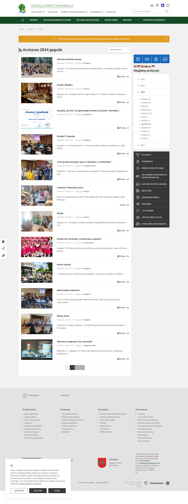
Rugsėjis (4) (146, 110)
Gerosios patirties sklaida (154, 184)
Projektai (146, 155)
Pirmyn (82, 367)
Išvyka (60, 213)
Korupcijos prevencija (145, 432)
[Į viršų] (167, 483)
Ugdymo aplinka (30, 417)
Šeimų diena (63, 316)
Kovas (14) (145, 131)
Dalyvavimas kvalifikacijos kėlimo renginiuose (154, 176)
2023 (143, 145)
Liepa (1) (144, 117)
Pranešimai (88, 114)
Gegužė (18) (146, 124)
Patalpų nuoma (67, 429)
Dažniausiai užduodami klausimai (149, 426)
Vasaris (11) (146, 135)
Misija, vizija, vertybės (32, 420)
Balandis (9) (146, 128)
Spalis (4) (144, 106)
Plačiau (123, 77)
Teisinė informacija (144, 438)
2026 (143, 79)
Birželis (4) (145, 121)
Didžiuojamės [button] (111, 20)
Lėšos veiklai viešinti (107, 420)
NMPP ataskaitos (106, 432)
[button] (152, 5)
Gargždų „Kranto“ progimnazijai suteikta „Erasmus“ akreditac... (89, 110)
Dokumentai (147, 162)
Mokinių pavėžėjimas (70, 423)
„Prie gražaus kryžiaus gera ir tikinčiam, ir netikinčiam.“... (85, 162)
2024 (41, 29)
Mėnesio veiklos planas (153, 168)
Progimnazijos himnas (32, 429)
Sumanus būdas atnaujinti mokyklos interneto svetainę (133, 484)
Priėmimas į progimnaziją (33, 438)
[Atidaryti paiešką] (167, 11)
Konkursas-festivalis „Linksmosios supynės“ (79, 239)
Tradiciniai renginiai (31, 432)
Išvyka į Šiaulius (65, 85)
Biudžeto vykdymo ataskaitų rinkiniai (113, 414)
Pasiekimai (146, 204)
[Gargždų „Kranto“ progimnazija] (25, 8)
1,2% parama (147, 211)
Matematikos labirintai (68, 290)
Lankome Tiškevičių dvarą (70, 187)
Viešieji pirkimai (105, 426)
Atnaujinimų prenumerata (154, 224)
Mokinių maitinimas (150, 197)
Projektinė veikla (90, 166)
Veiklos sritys (38, 12)
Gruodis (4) (145, 99)
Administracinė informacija (74, 12)
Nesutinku (38, 491)
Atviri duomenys (143, 441)
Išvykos (86, 89)
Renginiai (87, 63)
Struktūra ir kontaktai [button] (154, 20)
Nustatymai (19, 491)
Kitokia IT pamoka (66, 136)
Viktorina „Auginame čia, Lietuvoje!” (75, 341)
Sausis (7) (145, 138)
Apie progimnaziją (31, 414)
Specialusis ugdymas (70, 414)
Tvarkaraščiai (33, 395)
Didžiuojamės (89, 243)
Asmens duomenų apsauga (147, 420)
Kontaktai (111, 12)
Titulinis (22, 29)
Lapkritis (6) (146, 103)
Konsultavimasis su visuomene (148, 423)
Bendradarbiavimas (31, 435)
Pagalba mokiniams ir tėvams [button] (57, 20)
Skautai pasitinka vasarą (69, 59)
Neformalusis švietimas (70, 417)
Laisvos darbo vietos (152, 217)
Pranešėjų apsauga (144, 429)
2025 (143, 86)
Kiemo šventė (64, 264)
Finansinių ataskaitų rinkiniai (110, 417)
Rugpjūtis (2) (146, 113)
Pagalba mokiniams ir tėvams (73, 420)
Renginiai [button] (127, 20)
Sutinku (57, 491)
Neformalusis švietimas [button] (87, 20)
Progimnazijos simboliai (33, 426)
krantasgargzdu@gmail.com (150, 463)
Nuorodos (141, 414)
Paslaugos (53, 12)
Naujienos (32, 29)
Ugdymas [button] (33, 20)
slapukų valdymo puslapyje (30, 484)
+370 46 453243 (144, 461)
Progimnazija (96, 12)
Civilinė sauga (142, 435)
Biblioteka (146, 191)
